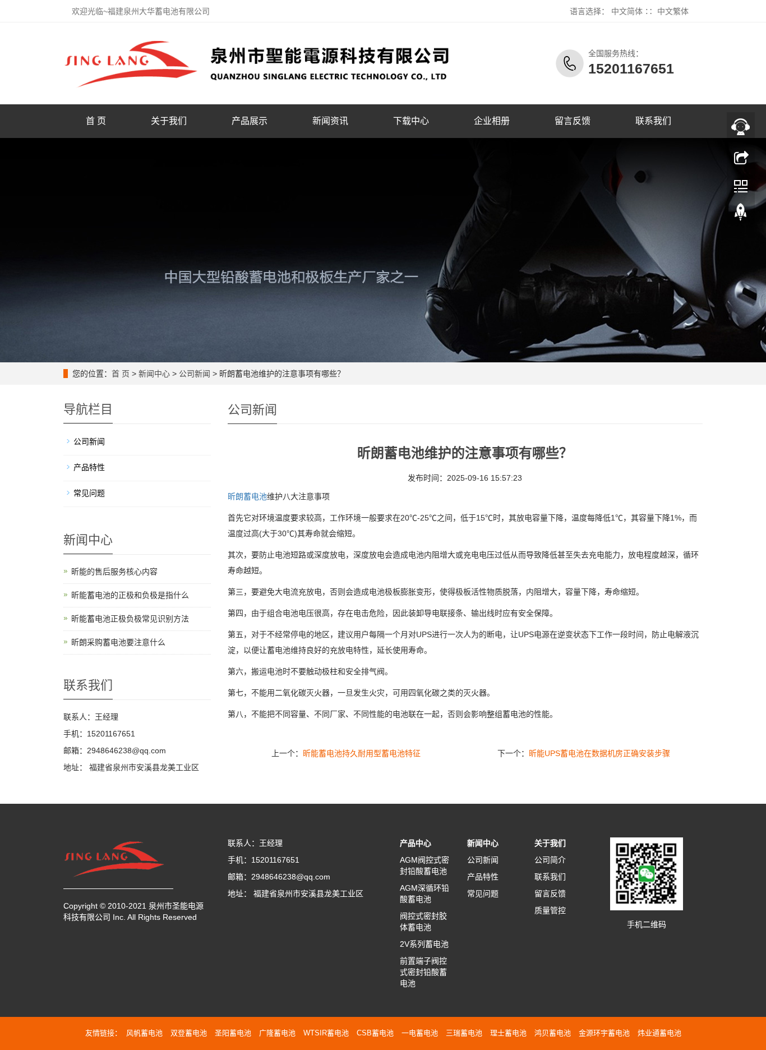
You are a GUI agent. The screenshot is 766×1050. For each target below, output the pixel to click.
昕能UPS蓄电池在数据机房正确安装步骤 (599, 753)
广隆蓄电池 (277, 1033)
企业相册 (492, 121)
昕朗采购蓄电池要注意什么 (118, 642)
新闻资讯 (330, 121)
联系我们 (653, 121)
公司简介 (550, 859)
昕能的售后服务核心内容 (114, 571)
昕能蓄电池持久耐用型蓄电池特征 (362, 753)
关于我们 (169, 121)
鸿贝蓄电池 (552, 1033)
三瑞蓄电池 (464, 1033)
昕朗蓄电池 (247, 496)
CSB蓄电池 (375, 1033)
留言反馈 (572, 121)
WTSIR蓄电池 (326, 1033)
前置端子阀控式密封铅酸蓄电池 (423, 972)
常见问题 (89, 493)
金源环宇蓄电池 (604, 1033)
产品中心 (415, 843)
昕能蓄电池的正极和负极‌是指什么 (130, 595)
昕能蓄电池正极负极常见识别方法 (130, 618)
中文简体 (627, 11)
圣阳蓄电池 (233, 1033)
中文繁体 (673, 11)
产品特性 (89, 467)
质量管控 (550, 910)
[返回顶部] (741, 215)
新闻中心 (154, 373)
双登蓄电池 (188, 1033)
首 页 (96, 121)
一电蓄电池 (420, 1033)
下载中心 (411, 121)
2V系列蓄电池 (424, 944)
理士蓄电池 (508, 1033)
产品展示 (249, 121)
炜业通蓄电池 (659, 1033)
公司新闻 (194, 373)
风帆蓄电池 (144, 1033)
